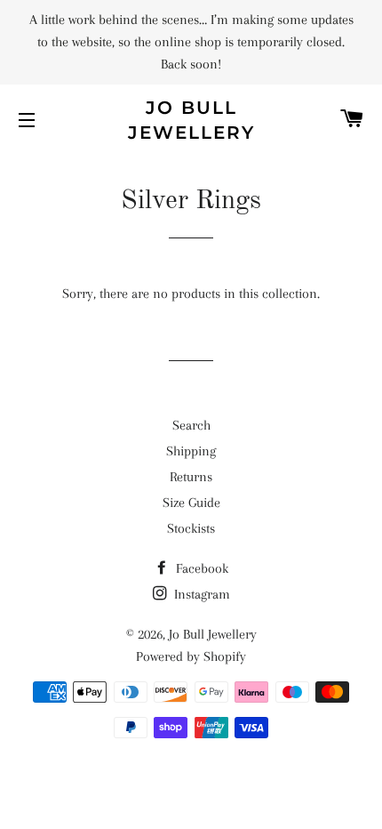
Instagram (200, 594)
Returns (191, 477)
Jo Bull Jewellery (191, 120)
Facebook (200, 568)
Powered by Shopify (191, 656)
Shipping (191, 451)
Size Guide (191, 503)
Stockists (191, 528)
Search (191, 425)
